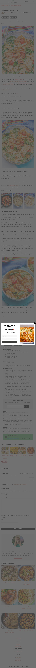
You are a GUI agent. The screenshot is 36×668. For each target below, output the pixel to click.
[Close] (35, 323)
